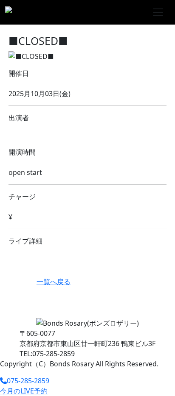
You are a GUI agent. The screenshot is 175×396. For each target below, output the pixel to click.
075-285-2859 (28, 380)
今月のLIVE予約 (24, 391)
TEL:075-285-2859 (47, 353)
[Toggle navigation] (158, 12)
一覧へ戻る (54, 281)
